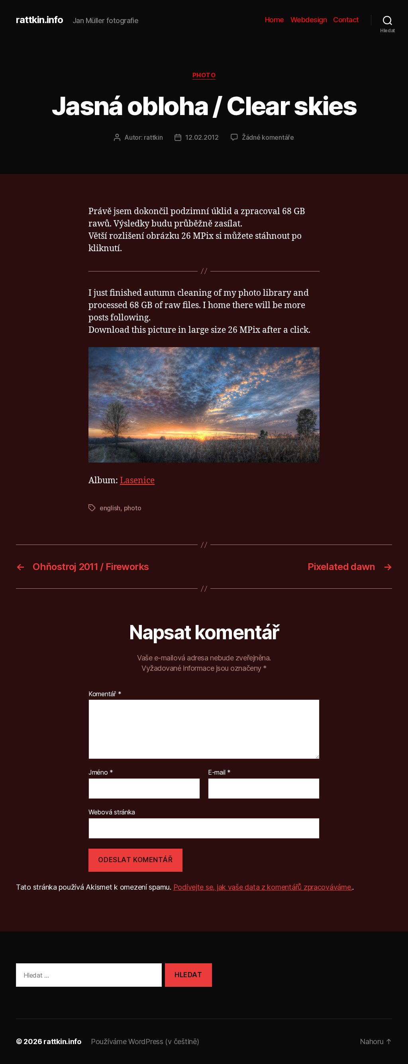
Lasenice (137, 480)
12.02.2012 (201, 137)
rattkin (153, 137)
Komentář (104, 694)
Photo (204, 75)
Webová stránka (111, 812)
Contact (346, 20)
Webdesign (308, 20)
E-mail (219, 772)
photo (132, 508)
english (110, 508)
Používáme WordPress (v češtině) (145, 1041)
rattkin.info (39, 20)
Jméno (100, 772)
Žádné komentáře (268, 137)
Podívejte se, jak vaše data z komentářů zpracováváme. (263, 887)
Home (274, 20)
